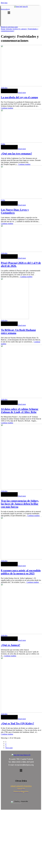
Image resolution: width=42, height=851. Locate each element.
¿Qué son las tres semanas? (16, 153)
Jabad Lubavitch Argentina (21, 786)
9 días (3, 144)
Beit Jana (4, 3)
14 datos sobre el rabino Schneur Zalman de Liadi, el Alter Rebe (19, 410)
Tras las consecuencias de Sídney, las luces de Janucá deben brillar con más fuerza (20, 503)
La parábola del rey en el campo (19, 97)
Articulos (9, 29)
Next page (9, 748)
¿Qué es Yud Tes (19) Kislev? (17, 723)
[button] (9, 12)
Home (3, 29)
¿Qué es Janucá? (10, 645)
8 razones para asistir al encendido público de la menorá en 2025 (21, 572)
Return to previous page (9, 27)
